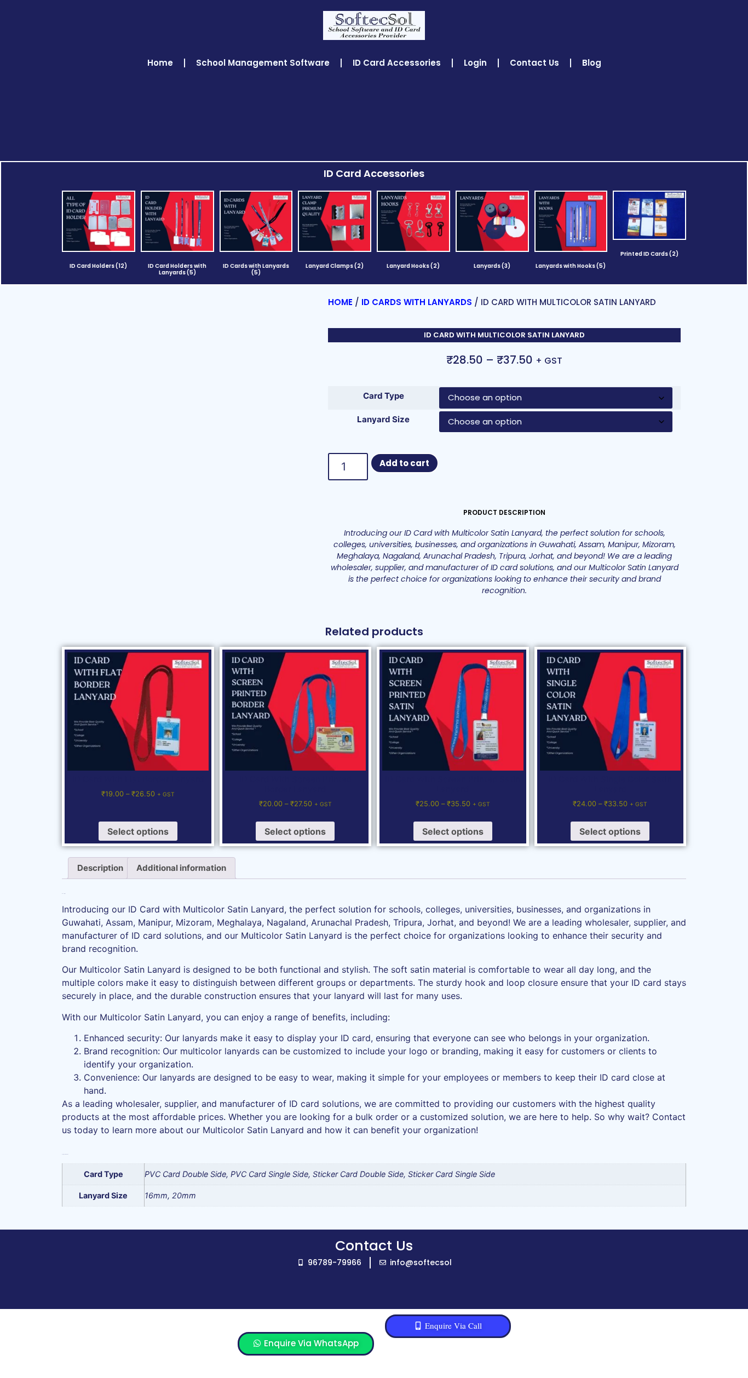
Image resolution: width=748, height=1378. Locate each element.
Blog (591, 62)
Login (475, 62)
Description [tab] (100, 868)
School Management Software (263, 62)
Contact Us (534, 62)
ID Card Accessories (397, 62)
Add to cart (404, 463)
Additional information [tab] (181, 868)
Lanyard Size (383, 419)
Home (160, 62)
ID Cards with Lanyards (416, 302)
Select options (138, 831)
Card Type (383, 396)
